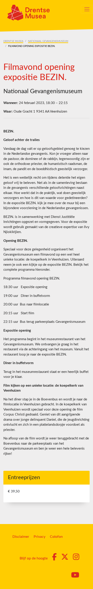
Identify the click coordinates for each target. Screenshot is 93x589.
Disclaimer (20, 536)
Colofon (56, 536)
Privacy (39, 536)
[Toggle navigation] (87, 9)
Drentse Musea (13, 41)
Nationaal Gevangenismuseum (48, 41)
